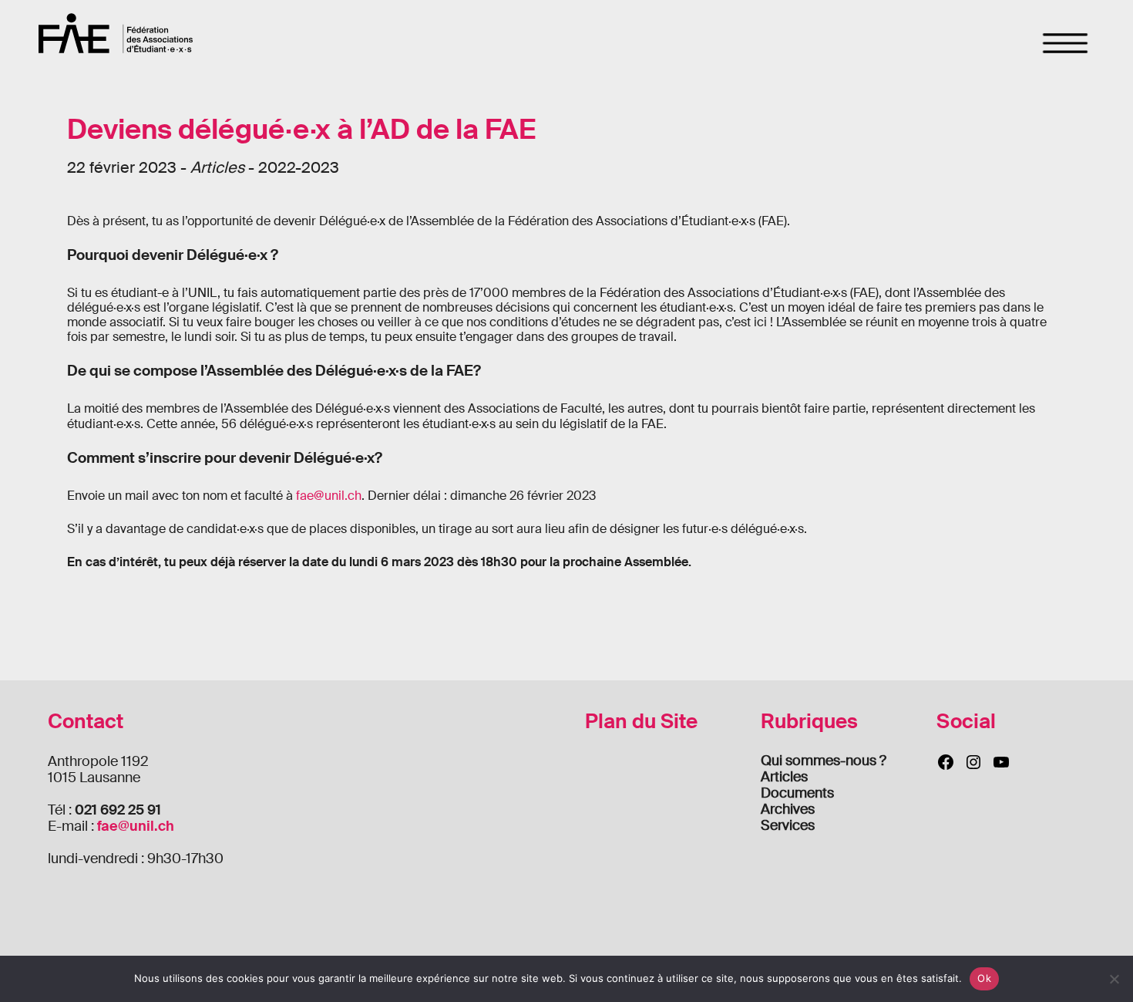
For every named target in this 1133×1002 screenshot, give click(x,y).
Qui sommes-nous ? (823, 760)
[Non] (1113, 979)
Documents (797, 792)
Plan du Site (641, 721)
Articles (784, 776)
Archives (788, 809)
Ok (984, 978)
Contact (85, 721)
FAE (116, 32)
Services (788, 825)
